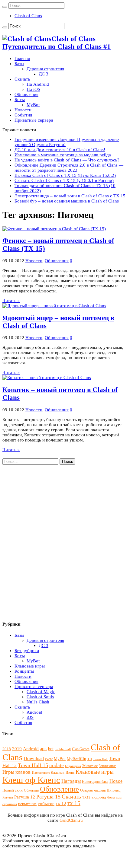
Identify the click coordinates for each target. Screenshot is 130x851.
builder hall (63, 749)
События (23, 115)
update (56, 765)
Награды (71, 781)
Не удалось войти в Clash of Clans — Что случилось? (67, 160)
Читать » (11, 300)
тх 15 (73, 803)
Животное (90, 766)
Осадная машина (93, 790)
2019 (17, 748)
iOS (30, 717)
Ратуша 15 (48, 797)
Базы (19, 63)
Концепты (24, 671)
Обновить (31, 790)
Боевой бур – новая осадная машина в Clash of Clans (67, 201)
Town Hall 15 (33, 765)
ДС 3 (43, 74)
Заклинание (107, 766)
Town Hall (100, 759)
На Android (38, 84)
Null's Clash (38, 702)
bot (51, 748)
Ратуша (7, 797)
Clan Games (80, 749)
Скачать (22, 79)
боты (111, 797)
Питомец (113, 790)
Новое (115, 781)
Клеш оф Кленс (31, 780)
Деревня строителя (45, 68)
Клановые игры (30, 666)
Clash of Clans (28, 15)
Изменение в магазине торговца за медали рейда (63, 154)
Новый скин (12, 790)
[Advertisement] (65, 545)
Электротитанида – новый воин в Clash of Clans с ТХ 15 (70, 195)
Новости (23, 109)
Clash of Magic (41, 691)
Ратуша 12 (24, 797)
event (49, 759)
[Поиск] (4, 7)
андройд (99, 797)
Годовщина (73, 766)
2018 (6, 749)
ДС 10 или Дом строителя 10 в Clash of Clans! (60, 149)
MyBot (33, 104)
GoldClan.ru (71, 820)
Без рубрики (27, 650)
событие (46, 803)
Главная (22, 58)
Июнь (70, 772)
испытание (27, 804)
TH (89, 759)
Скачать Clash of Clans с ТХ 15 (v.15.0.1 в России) (64, 180)
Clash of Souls (40, 696)
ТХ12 (86, 797)
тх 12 (61, 803)
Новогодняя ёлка (95, 781)
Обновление (59, 789)
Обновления (26, 94)
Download (34, 758)
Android (34, 712)
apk (43, 748)
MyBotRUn (76, 759)
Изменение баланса (48, 772)
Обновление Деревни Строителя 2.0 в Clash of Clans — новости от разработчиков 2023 (69, 168)
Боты (20, 99)
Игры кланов (16, 772)
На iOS (33, 89)
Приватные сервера (34, 120)
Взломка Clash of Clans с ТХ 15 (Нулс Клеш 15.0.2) (65, 175)
